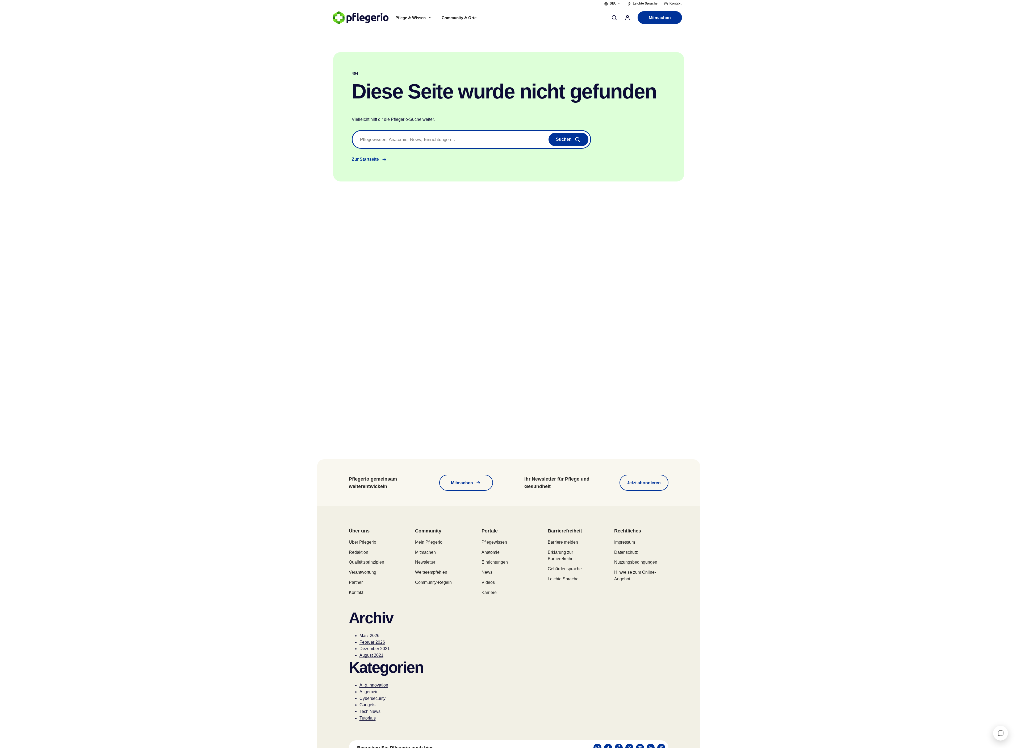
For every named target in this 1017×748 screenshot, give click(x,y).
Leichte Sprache (563, 579)
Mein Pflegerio (428, 542)
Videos (488, 582)
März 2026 (369, 635)
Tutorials (367, 718)
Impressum (624, 542)
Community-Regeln (433, 582)
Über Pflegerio (362, 542)
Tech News (369, 711)
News (487, 572)
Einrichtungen (495, 562)
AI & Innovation (373, 685)
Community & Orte (459, 17)
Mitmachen (660, 17)
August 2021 (371, 655)
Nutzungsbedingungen (635, 562)
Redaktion (358, 552)
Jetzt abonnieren (644, 483)
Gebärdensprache (565, 569)
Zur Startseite (365, 159)
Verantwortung (362, 572)
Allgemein (369, 691)
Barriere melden (563, 542)
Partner (356, 582)
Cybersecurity (372, 698)
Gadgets (367, 704)
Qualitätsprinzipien (366, 562)
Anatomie (491, 552)
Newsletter (425, 562)
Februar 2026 (372, 642)
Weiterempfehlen (431, 572)
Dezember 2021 (374, 648)
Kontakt (356, 592)
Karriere (489, 592)
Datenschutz (626, 552)
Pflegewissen (494, 542)
